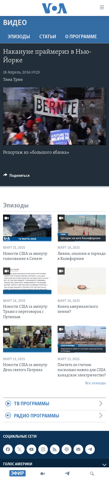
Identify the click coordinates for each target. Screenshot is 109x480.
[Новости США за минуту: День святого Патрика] (27, 339)
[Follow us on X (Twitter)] (19, 449)
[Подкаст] (66, 449)
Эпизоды (19, 37)
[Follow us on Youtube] (31, 449)
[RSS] (55, 449)
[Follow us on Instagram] (43, 449)
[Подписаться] (78, 449)
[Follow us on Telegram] (90, 449)
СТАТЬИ (47, 37)
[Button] (16, 177)
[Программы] (42, 473)
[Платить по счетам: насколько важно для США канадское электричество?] (82, 339)
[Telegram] (67, 473)
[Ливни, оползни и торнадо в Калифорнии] (82, 228)
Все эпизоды (95, 383)
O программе (81, 37)
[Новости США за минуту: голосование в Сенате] (27, 228)
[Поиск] (92, 473)
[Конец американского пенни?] (82, 281)
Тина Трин (13, 80)
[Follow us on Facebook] (8, 449)
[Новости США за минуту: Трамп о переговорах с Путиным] (27, 281)
